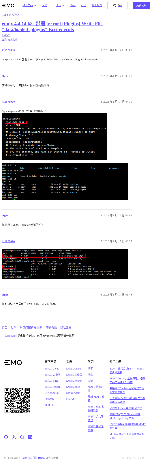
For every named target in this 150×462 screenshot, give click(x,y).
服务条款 (51, 327)
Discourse (11, 335)
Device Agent (52, 393)
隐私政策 (65, 327)
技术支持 (12, 39)
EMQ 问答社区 (11, 14)
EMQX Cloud (52, 368)
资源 (90, 380)
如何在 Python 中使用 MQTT (126, 408)
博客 (90, 368)
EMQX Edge (51, 380)
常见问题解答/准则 (31, 327)
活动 (73, 5)
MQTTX (49, 405)
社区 (83, 5)
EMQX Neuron (53, 386)
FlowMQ (49, 399)
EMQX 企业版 (53, 374)
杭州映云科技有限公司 (35, 457)
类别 (13, 327)
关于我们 (97, 5)
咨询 (4, 39)
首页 (4, 327)
